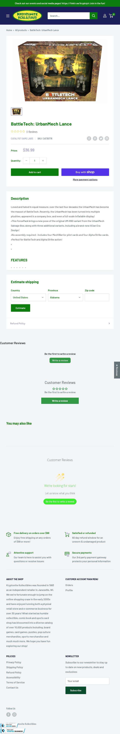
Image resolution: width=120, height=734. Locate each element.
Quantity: (16, 160)
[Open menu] (7, 16)
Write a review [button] (60, 400)
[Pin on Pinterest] (95, 138)
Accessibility (13, 677)
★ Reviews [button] (117, 370)
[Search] (94, 15)
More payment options (85, 179)
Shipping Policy (14, 667)
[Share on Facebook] (89, 138)
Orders (69, 585)
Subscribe (75, 690)
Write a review (60, 360)
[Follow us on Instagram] (14, 714)
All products (21, 30)
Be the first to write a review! (60, 501)
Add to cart (35, 172)
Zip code (89, 290)
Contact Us (12, 687)
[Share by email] (107, 138)
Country (15, 290)
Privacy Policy (13, 662)
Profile (69, 590)
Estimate (20, 307)
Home (9, 30)
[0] (111, 16)
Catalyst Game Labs (22, 138)
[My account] (104, 15)
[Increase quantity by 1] (43, 160)
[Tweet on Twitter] (101, 138)
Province (53, 290)
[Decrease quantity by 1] (26, 160)
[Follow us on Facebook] (8, 714)
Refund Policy (17, 323)
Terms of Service (15, 682)
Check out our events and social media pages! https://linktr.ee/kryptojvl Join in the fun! (60, 3)
